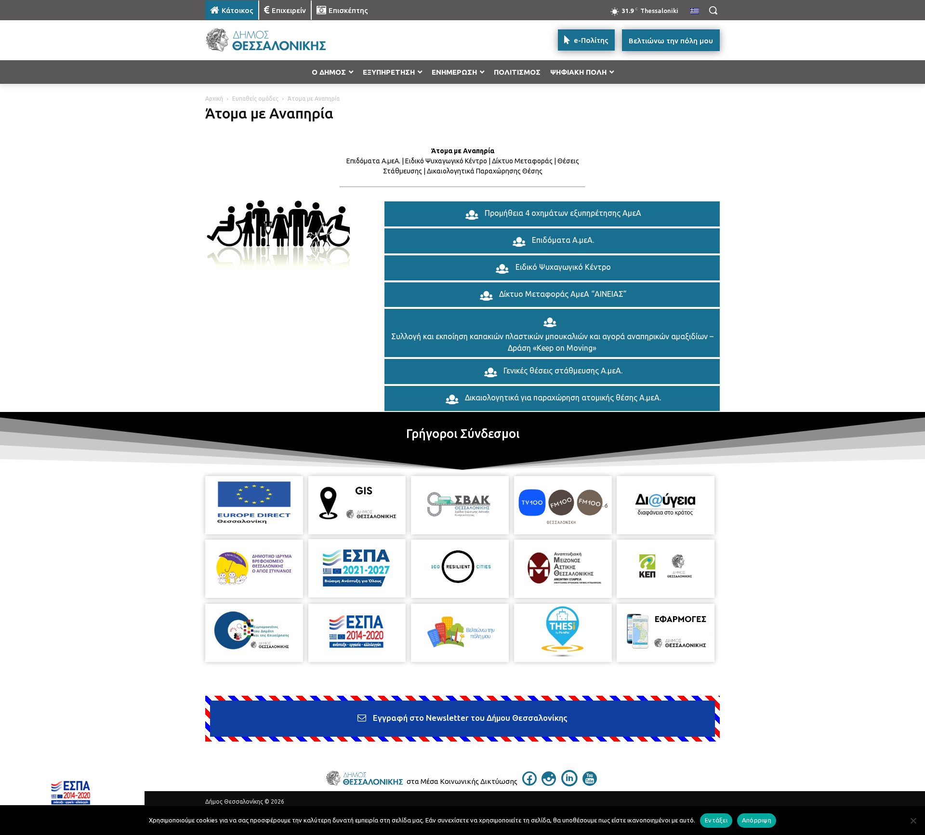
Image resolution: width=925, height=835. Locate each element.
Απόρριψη (756, 820)
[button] (713, 10)
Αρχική (214, 98)
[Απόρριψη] (913, 820)
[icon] (529, 783)
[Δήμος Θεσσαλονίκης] (282, 40)
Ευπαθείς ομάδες (255, 98)
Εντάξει (716, 820)
